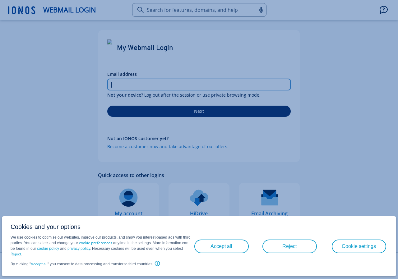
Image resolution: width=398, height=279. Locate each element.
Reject (16, 254)
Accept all (39, 264)
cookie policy (48, 248)
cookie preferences (95, 242)
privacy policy (78, 248)
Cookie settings (359, 246)
